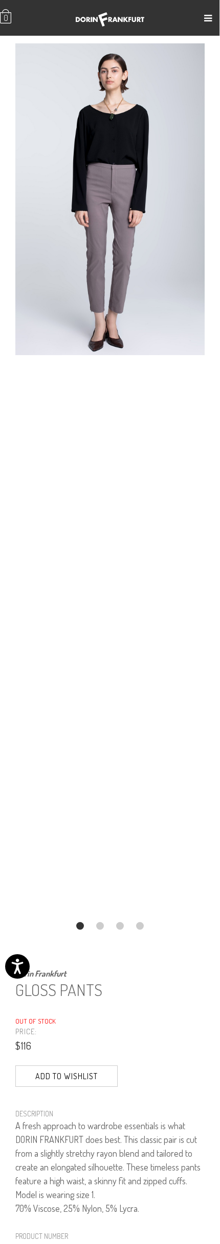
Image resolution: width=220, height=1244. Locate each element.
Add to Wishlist (66, 1076)
